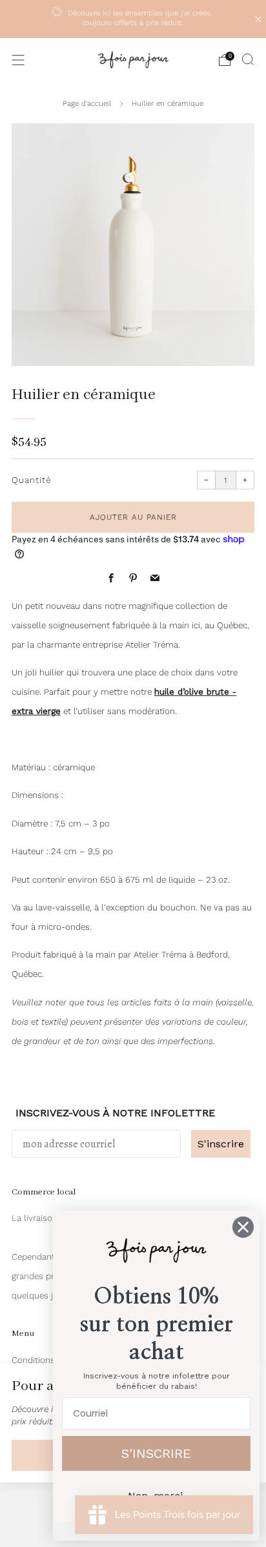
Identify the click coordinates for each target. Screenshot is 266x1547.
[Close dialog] (243, 1227)
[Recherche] (247, 59)
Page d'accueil (87, 103)
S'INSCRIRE (156, 1453)
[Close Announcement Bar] (258, 19)
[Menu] (18, 60)
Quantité (31, 480)
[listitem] (133, 19)
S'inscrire (221, 1144)
